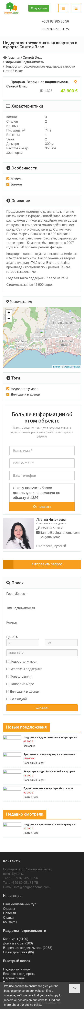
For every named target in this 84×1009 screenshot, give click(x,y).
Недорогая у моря (24, 389)
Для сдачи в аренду (26, 394)
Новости (9, 913)
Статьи (8, 917)
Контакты (10, 922)
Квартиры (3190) (15, 939)
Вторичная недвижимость (24, 62)
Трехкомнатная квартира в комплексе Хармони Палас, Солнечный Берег (49, 754)
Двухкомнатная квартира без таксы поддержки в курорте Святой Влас (48, 788)
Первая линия (20, 676)
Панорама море (22, 684)
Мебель (16, 179)
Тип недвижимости (20, 608)
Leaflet (56, 366)
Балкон (16, 184)
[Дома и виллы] (40, 617)
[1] (40, 631)
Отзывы (9, 908)
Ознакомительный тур (19, 904)
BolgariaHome (50, 537)
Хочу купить (39, 8)
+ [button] (9, 312)
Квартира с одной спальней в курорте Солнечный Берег (49, 771)
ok (74, 988)
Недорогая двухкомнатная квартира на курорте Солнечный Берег (50, 737)
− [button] (9, 318)
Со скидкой (18, 699)
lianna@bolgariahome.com (60, 532)
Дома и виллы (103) (18, 943)
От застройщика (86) (18, 952)
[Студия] (40, 628)
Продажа (17, 82)
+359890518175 (52, 528)
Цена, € (12, 637)
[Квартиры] (40, 614)
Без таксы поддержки (26, 669)
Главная (14, 57)
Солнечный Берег (33, 763)
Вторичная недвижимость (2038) (27, 948)
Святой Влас (32, 57)
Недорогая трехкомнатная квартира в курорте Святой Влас (49, 824)
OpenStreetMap (72, 366)
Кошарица (29, 746)
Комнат (11, 622)
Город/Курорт (16, 593)
